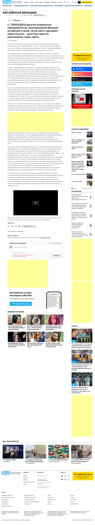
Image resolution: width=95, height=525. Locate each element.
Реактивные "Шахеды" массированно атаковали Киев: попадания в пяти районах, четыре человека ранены (79, 216)
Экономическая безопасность (32, 501)
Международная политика (8, 497)
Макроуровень (5, 499)
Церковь (49, 501)
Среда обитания (51, 499)
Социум (72, 495)
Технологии (50, 497)
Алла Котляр (7, 461)
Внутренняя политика (7, 495)
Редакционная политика (29, 482)
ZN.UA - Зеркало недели (82, 105)
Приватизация (5, 504)
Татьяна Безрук (30, 463)
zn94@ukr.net (40, 484)
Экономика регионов (7, 506)
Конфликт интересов (30, 499)
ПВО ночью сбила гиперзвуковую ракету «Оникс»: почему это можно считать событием (79, 234)
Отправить (56, 255)
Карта (24, 484)
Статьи (32, 2)
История (72, 497)
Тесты (60, 2)
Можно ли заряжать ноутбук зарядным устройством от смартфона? (77, 225)
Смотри (74, 326)
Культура (50, 504)
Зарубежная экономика (30, 497)
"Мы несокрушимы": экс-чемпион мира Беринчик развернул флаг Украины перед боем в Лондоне (81, 345)
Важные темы (7, 5)
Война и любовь (76, 132)
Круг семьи (73, 499)
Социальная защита (29, 495)
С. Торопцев (16, 20)
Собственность (74, 504)
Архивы (25, 475)
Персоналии (27, 504)
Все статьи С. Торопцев (15, 231)
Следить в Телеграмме (21, 304)
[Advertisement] (36, 122)
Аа (79, 2)
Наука (49, 495)
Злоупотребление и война (77, 147)
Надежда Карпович (54, 461)
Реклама (25, 479)
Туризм (72, 501)
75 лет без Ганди (76, 181)
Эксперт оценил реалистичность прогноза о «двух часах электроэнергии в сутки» (79, 197)
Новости (26, 2)
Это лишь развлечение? (78, 174)
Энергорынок (5, 501)
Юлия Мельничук (76, 463)
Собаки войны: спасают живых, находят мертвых (78, 155)
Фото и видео (39, 2)
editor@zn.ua (45, 487)
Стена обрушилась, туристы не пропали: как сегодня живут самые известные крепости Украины (79, 206)
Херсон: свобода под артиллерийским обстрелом (77, 141)
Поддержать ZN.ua (86, 2)
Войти (75, 2)
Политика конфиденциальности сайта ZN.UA (83, 520)
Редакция (25, 477)
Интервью (47, 2)
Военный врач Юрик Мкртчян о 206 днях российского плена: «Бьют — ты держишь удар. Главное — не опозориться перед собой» (78, 166)
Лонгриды (54, 2)
